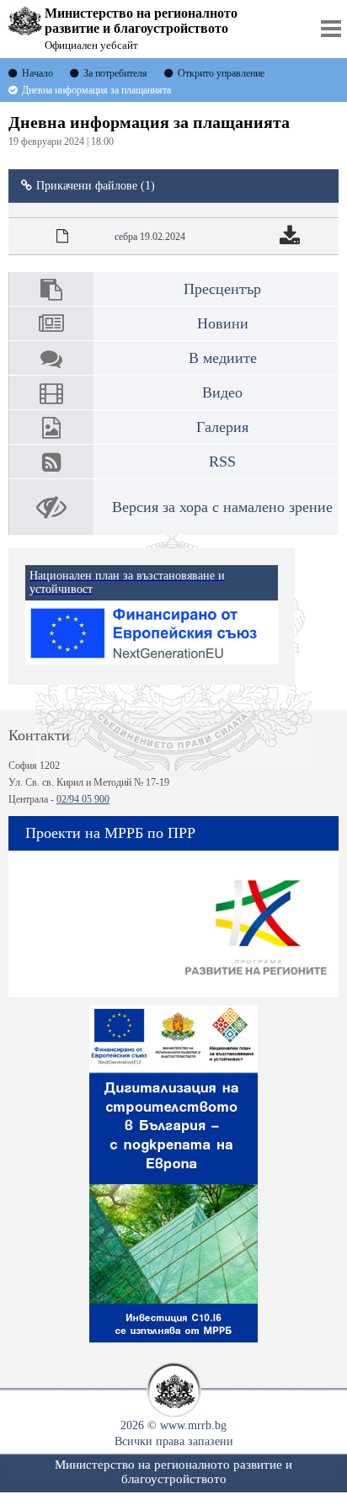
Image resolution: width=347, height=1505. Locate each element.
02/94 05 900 (82, 799)
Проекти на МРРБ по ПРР (110, 833)
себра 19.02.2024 (150, 237)
